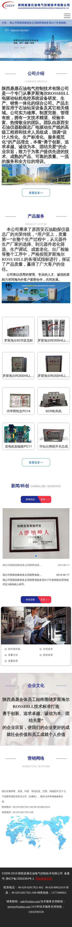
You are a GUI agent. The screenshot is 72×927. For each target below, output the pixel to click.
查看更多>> (36, 192)
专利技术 (48, 649)
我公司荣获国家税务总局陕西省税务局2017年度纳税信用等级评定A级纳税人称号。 (39, 24)
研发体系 (48, 655)
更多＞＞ (45, 499)
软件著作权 (14, 649)
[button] (36, 556)
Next (66, 43)
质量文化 (13, 655)
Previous (5, 43)
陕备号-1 (20, 878)
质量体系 (13, 661)
